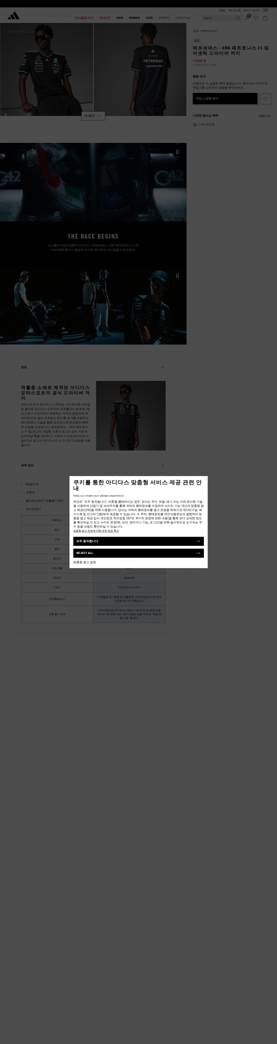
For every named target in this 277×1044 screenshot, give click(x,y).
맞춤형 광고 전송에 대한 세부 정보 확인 (96, 531)
